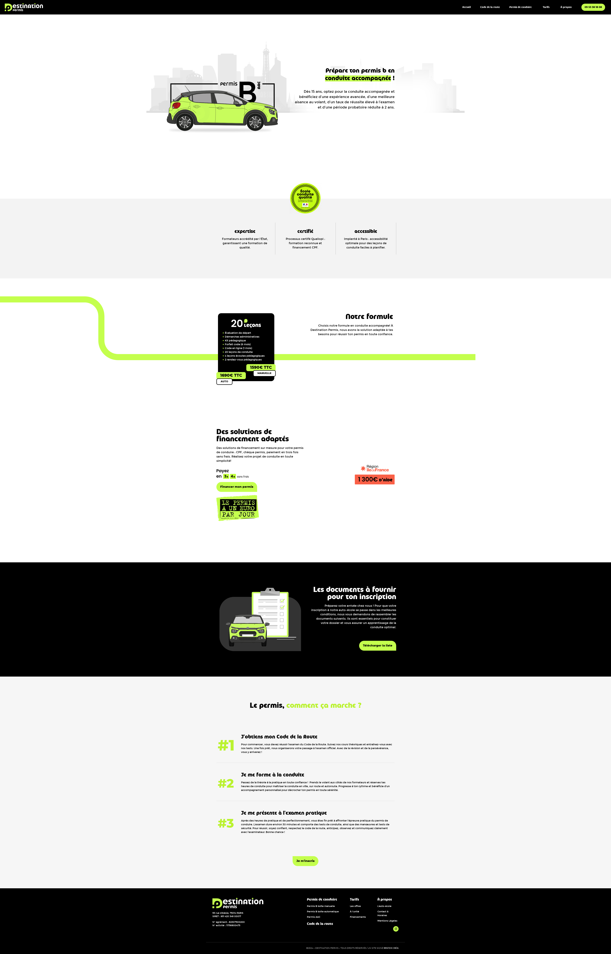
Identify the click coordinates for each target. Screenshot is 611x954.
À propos (566, 7)
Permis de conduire (520, 7)
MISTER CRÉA (391, 948)
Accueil (466, 7)
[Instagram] (396, 929)
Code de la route (490, 7)
